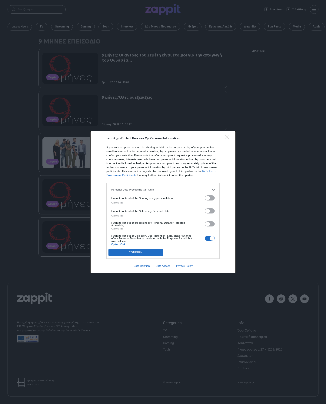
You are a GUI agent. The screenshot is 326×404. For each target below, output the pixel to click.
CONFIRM (136, 252)
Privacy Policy (184, 265)
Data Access (163, 265)
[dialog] (163, 202)
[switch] (210, 197)
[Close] (228, 138)
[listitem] (163, 190)
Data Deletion (142, 265)
